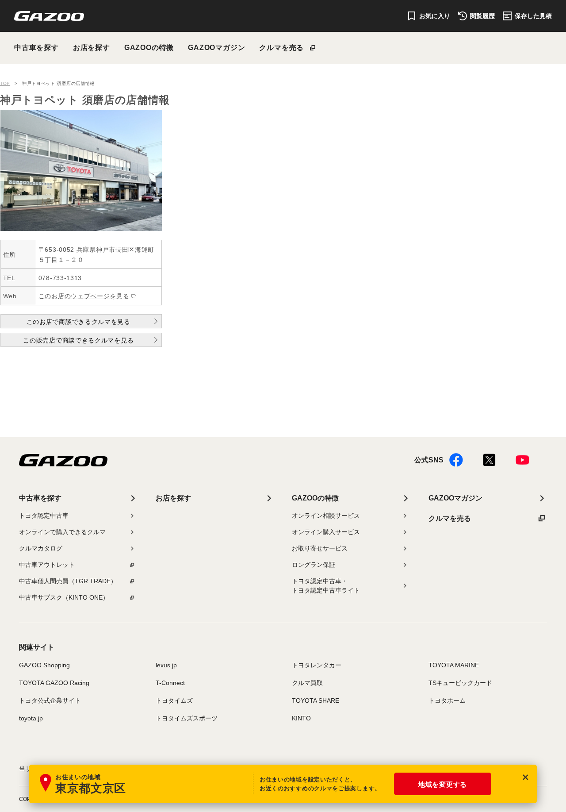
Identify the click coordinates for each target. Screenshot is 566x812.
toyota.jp (31, 718)
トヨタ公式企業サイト (50, 700)
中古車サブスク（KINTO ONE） (64, 597)
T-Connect (170, 682)
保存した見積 (533, 15)
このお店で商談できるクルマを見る (78, 321)
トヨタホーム (447, 700)
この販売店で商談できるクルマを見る (78, 340)
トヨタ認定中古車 (44, 515)
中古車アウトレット (47, 564)
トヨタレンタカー (316, 665)
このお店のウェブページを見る (84, 296)
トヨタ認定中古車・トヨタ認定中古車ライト (326, 585)
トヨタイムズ (174, 700)
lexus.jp (166, 665)
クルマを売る (281, 47)
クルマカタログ (40, 548)
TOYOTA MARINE (453, 665)
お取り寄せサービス (320, 548)
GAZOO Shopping (44, 665)
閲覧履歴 (482, 15)
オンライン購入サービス (326, 531)
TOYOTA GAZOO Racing (54, 682)
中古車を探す (36, 47)
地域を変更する (442, 784)
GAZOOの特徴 (149, 47)
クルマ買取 (307, 682)
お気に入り (434, 15)
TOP (5, 83)
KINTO (301, 718)
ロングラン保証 (313, 564)
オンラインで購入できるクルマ (62, 531)
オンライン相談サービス (326, 515)
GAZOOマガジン (216, 47)
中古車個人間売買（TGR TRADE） (68, 581)
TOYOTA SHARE (315, 700)
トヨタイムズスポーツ (187, 718)
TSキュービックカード (460, 682)
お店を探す (91, 47)
